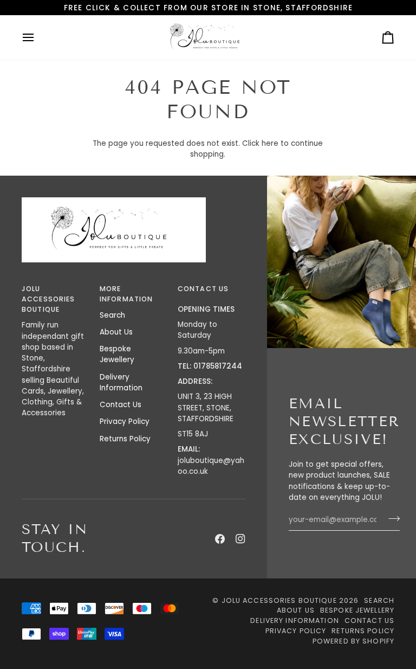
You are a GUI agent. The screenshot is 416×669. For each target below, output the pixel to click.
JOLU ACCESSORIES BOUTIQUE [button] (48, 299)
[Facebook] (220, 539)
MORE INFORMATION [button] (126, 294)
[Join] (391, 518)
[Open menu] (38, 37)
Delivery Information (121, 382)
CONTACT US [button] (203, 288)
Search (112, 315)
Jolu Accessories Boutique (280, 600)
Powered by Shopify (353, 641)
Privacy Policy (125, 421)
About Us (116, 332)
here (270, 143)
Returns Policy (125, 439)
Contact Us (120, 405)
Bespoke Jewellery (117, 354)
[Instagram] (240, 539)
